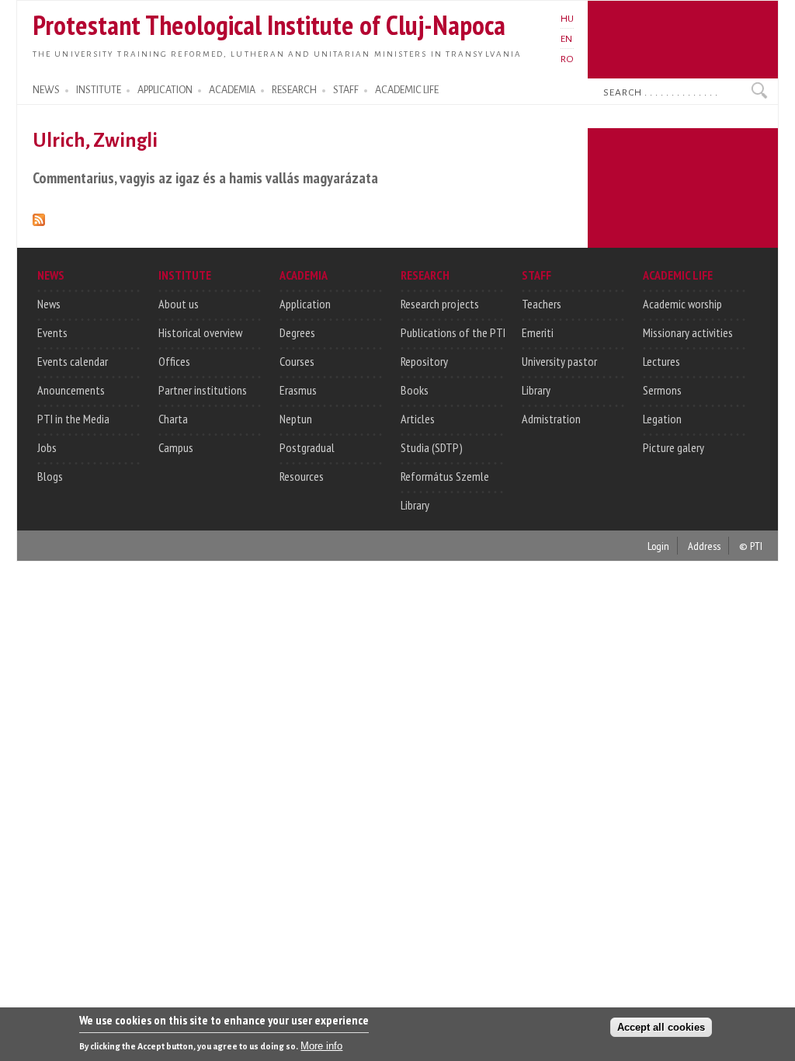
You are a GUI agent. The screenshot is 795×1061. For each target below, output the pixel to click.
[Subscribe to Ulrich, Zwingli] (39, 217)
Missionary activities (688, 332)
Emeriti (538, 332)
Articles (418, 418)
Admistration (551, 418)
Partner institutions (202, 390)
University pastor (559, 361)
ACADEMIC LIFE (407, 90)
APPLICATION (165, 90)
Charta (173, 418)
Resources (301, 476)
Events (52, 332)
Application (305, 303)
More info (321, 1046)
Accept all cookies (661, 1027)
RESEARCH (294, 90)
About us (178, 303)
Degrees (297, 332)
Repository (424, 361)
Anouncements (71, 390)
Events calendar (72, 361)
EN (566, 38)
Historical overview (200, 332)
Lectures (661, 361)
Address (704, 545)
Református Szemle (445, 476)
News (49, 303)
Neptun (295, 418)
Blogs (50, 476)
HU (567, 18)
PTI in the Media (73, 418)
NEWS (46, 90)
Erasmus (298, 390)
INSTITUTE (98, 90)
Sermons (662, 390)
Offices (174, 361)
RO (567, 59)
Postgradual (307, 447)
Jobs (47, 447)
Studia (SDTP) (432, 447)
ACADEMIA (232, 90)
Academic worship (682, 303)
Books (415, 390)
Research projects (440, 303)
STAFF (346, 90)
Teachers (541, 303)
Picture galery (673, 447)
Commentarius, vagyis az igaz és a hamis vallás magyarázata (205, 177)
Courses (296, 361)
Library (415, 505)
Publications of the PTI (453, 332)
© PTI (750, 545)
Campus (175, 447)
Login (658, 545)
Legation (662, 418)
